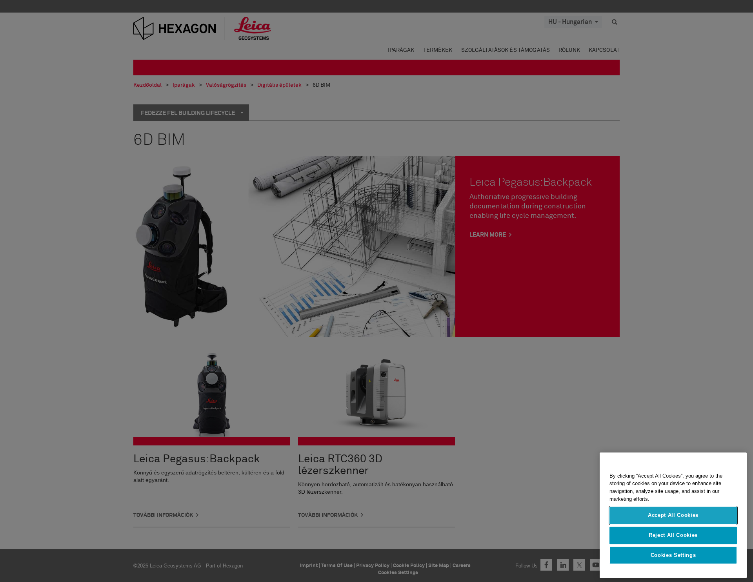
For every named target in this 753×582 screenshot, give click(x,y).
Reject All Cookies (673, 535)
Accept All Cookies (673, 515)
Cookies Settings (673, 555)
